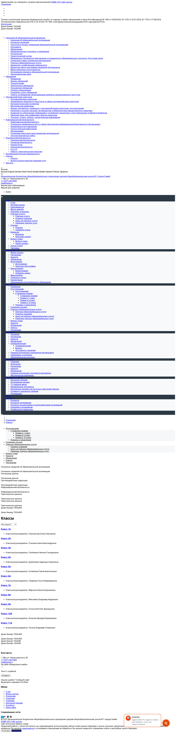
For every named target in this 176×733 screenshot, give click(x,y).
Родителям (11, 696)
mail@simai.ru (7, 662)
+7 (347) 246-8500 (9, 660)
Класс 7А (6, 585)
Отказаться (16, 731)
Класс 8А (6, 595)
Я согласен (6, 731)
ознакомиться (28, 728)
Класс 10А (6, 613)
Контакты (10, 705)
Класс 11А (6, 623)
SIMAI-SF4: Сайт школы (61, 2)
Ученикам (10, 698)
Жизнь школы (12, 694)
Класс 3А (6, 548)
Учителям (10, 701)
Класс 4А (6, 557)
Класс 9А (6, 604)
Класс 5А (6, 566)
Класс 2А (6, 538)
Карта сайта (11, 707)
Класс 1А (6, 529)
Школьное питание (14, 703)
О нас (8, 692)
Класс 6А (6, 576)
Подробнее (6, 4)
